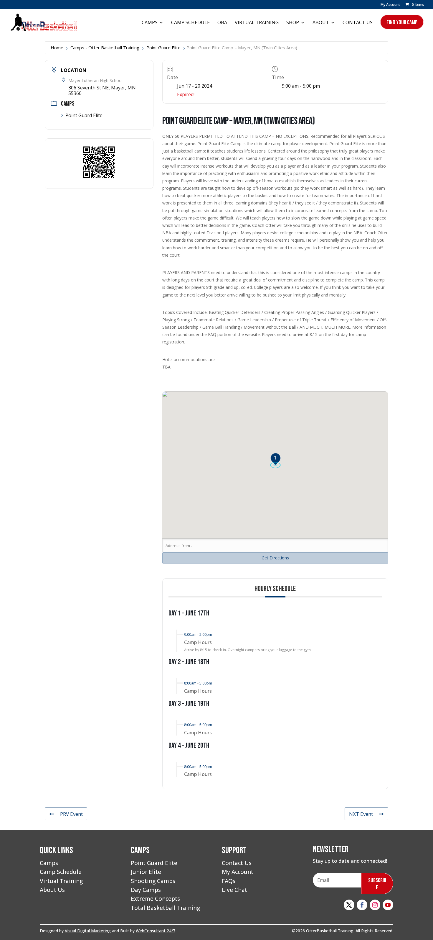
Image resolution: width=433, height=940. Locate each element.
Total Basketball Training (165, 908)
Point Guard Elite (163, 47)
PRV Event (71, 813)
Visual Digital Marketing (88, 931)
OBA (222, 23)
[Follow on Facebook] (362, 905)
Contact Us (358, 23)
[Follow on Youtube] (388, 905)
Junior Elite (146, 872)
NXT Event (361, 813)
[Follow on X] (349, 905)
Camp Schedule (190, 23)
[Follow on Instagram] (375, 905)
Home (57, 47)
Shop (292, 23)
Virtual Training (257, 23)
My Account (390, 5)
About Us (52, 890)
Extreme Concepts (155, 899)
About (321, 23)
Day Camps (146, 890)
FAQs (228, 881)
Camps (150, 23)
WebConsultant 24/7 (155, 931)
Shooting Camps (153, 881)
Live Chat (234, 890)
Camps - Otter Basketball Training (104, 47)
